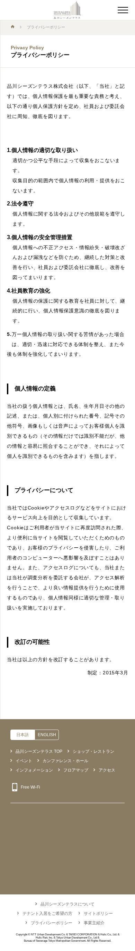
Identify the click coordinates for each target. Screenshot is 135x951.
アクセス (107, 770)
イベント (24, 760)
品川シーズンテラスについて (67, 904)
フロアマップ (75, 770)
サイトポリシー (98, 913)
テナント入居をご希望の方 (47, 913)
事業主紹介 (94, 922)
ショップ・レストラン (93, 751)
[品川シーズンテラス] (67, 10)
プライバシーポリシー (51, 922)
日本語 (22, 734)
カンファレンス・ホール (65, 760)
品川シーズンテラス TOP (39, 751)
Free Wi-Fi (30, 787)
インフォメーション (34, 770)
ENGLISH (47, 734)
